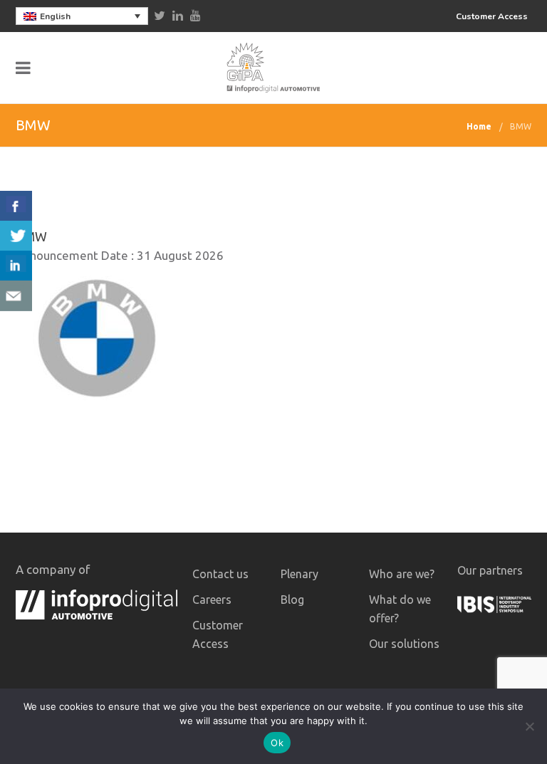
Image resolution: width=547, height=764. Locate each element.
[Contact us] (16, 296)
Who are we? (401, 573)
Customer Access (492, 16)
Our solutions (404, 643)
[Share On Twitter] (16, 236)
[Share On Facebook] (16, 206)
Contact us (220, 573)
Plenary (299, 573)
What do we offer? (400, 608)
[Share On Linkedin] (16, 266)
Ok (277, 742)
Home (479, 126)
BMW (520, 126)
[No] (529, 726)
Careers (211, 599)
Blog (292, 599)
